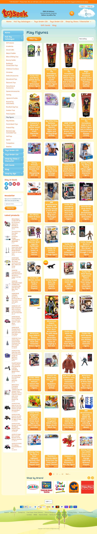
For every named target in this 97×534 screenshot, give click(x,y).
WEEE (35, 515)
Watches (9, 147)
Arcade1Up (9, 46)
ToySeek (48, 528)
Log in (83, 6)
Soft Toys (9, 136)
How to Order (43, 515)
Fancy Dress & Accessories (10, 87)
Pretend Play (10, 128)
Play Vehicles (10, 121)
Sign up (90, 6)
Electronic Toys (11, 83)
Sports (8, 140)
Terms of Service (54, 515)
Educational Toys (11, 79)
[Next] (92, 477)
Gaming (8, 95)
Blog (54, 25)
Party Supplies (10, 114)
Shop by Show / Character (79, 22)
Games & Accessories (13, 91)
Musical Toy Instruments (10, 103)
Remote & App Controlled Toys (11, 132)
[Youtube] (14, 184)
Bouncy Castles (11, 60)
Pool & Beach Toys (12, 124)
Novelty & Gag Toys (12, 107)
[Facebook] (10, 184)
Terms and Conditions (86, 512)
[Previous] (88, 477)
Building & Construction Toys (12, 64)
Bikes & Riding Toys (12, 57)
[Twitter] (6, 184)
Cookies (29, 515)
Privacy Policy (72, 512)
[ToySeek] (15, 13)
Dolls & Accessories (12, 76)
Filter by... (33, 39)
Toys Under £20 (41, 22)
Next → (68, 474)
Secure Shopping (50, 512)
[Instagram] (18, 184)
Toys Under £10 (56, 22)
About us (13, 512)
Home (8, 22)
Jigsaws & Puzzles (12, 98)
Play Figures (10, 117)
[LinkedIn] (6, 188)
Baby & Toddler (11, 53)
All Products (10, 43)
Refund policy (66, 515)
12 (62, 474)
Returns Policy (62, 512)
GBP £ (48, 502)
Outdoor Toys (10, 110)
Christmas (9, 72)
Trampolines (10, 143)
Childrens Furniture (12, 69)
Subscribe (10, 208)
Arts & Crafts (10, 50)
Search (6, 512)
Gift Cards (45, 25)
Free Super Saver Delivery (35, 512)
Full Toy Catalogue (23, 22)
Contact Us (21, 512)
